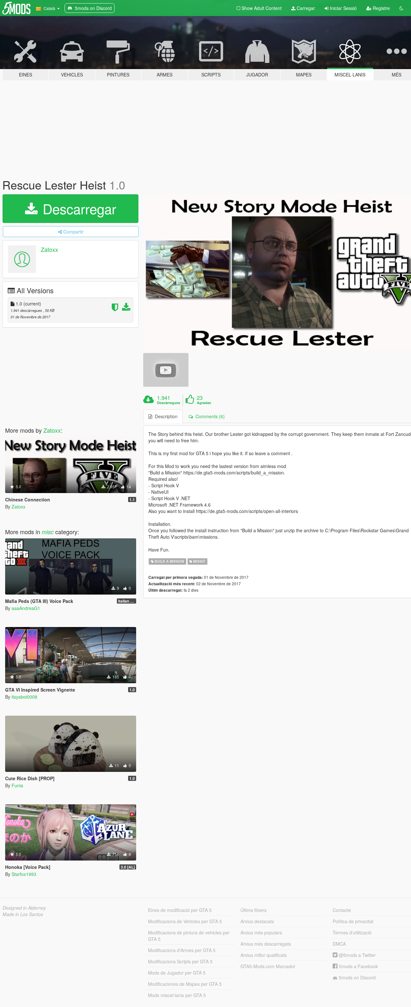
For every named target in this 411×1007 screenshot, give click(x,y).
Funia (17, 785)
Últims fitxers (253, 910)
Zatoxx (49, 249)
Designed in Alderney (24, 908)
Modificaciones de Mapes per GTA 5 (185, 984)
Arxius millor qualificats (263, 955)
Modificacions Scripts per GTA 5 (180, 961)
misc (48, 532)
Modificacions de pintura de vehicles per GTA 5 (189, 935)
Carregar (305, 8)
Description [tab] (165, 416)
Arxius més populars (261, 932)
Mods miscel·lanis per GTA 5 (177, 995)
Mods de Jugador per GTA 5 (177, 972)
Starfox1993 (24, 874)
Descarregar (77, 208)
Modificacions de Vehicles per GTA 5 (185, 921)
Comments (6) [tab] (209, 416)
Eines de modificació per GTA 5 (180, 910)
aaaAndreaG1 (26, 608)
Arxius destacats (257, 921)
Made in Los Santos (23, 914)
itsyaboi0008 (24, 696)
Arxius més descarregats (265, 944)
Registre (381, 8)
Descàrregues (168, 403)
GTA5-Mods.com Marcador (267, 966)
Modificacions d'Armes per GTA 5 (181, 950)
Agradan (204, 403)
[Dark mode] (401, 8)
